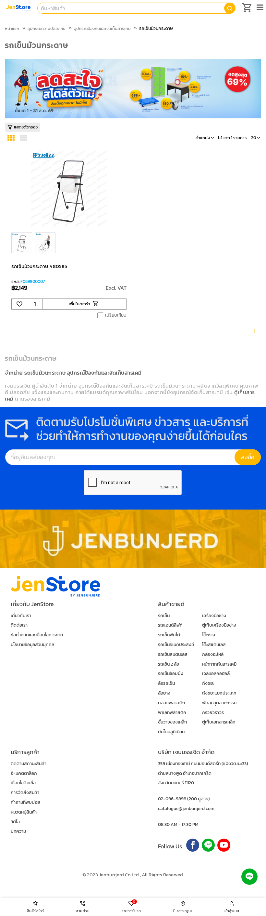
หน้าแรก (12, 28)
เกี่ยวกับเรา (21, 615)
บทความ (18, 831)
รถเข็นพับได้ (169, 634)
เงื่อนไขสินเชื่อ (23, 782)
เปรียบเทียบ (116, 315)
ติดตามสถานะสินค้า (28, 763)
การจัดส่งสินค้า (25, 792)
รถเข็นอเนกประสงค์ (176, 644)
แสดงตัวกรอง (26, 127)
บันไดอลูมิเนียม (171, 731)
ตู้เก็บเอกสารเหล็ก (219, 722)
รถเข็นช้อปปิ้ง (170, 673)
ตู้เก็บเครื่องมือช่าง (219, 625)
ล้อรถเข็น (166, 683)
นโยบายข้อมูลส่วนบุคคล (32, 644)
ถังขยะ (208, 683)
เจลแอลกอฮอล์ (216, 673)
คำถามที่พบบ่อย (25, 802)
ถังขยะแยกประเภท (219, 693)
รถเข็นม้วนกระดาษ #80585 (39, 266)
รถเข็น (164, 615)
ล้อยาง (164, 693)
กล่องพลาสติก (171, 702)
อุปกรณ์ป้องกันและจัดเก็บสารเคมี (102, 28)
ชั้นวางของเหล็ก (172, 722)
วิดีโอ (15, 821)
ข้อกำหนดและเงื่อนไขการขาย (37, 634)
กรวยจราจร (213, 712)
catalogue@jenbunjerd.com (186, 808)
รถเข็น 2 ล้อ (168, 664)
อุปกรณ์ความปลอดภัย (47, 28)
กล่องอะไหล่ (213, 654)
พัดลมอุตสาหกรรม (219, 702)
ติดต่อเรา (19, 625)
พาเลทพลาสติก (172, 712)
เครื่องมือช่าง (214, 615)
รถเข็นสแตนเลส (172, 654)
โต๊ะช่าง (208, 634)
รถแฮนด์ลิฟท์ (170, 625)
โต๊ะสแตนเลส (214, 644)
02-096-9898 (172, 798)
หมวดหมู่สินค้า (24, 812)
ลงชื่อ (247, 457)
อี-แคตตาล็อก (24, 773)
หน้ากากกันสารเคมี (219, 664)
